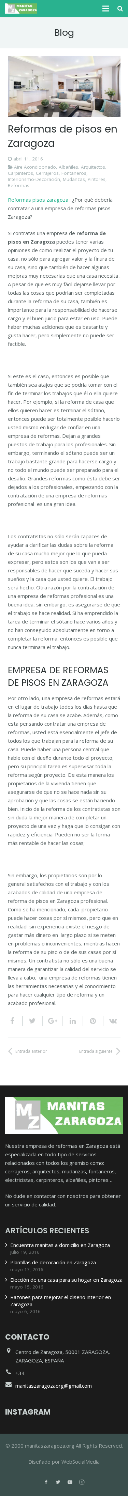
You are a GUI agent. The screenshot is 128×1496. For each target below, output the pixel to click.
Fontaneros (73, 173)
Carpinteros (20, 173)
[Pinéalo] (93, 1021)
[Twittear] (33, 1021)
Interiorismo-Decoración (34, 179)
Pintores (96, 179)
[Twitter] (58, 1482)
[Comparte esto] (15, 1021)
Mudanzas (74, 179)
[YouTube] (70, 1482)
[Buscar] (120, 8)
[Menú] (105, 8)
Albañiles (68, 167)
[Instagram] (82, 1482)
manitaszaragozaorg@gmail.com (53, 1385)
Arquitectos (93, 167)
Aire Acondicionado (35, 167)
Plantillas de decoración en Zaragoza (53, 1262)
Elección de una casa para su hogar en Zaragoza (66, 1279)
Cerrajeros (47, 173)
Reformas (18, 185)
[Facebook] (46, 1482)
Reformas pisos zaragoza (38, 199)
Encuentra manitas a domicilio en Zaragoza (60, 1244)
